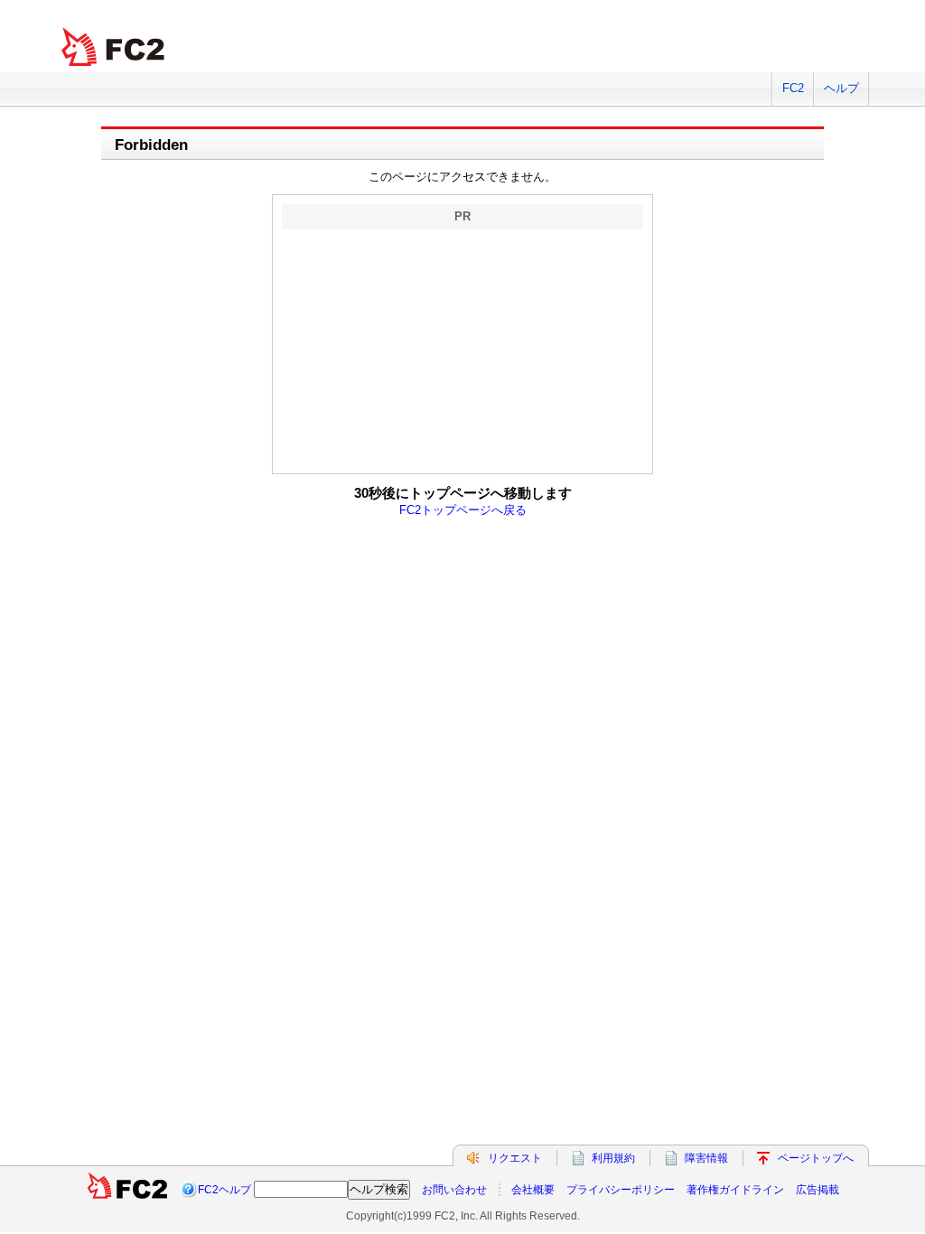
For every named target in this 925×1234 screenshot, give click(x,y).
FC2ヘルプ (224, 1189)
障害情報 (706, 1158)
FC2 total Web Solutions (114, 47)
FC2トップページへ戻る (463, 510)
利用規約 (613, 1158)
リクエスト (515, 1158)
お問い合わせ (454, 1189)
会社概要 (533, 1189)
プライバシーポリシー (620, 1189)
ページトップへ (816, 1158)
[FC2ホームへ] (127, 1189)
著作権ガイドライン (735, 1189)
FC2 (793, 88)
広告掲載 (817, 1189)
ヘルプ (841, 88)
